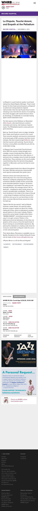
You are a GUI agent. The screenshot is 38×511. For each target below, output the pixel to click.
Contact (3, 457)
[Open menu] (35, 2)
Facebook (23, 459)
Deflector (27, 140)
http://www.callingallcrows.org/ (23, 237)
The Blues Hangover (7, 503)
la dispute (7, 244)
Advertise (4, 459)
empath (6, 247)
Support (3, 460)
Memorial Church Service (27, 501)
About (3, 464)
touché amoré (28, 244)
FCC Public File (5, 469)
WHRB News (5, 504)
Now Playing (7, 296)
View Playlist (30, 336)
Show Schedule (19, 296)
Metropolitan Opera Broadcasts (26, 494)
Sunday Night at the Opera (28, 499)
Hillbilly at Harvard (6, 506)
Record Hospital (9, 29)
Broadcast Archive (17, 336)
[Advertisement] (19, 79)
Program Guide (6, 336)
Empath (9, 123)
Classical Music (5, 493)
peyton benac (17, 244)
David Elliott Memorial (7, 466)
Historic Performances (26, 497)
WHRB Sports (5, 497)
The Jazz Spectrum (6, 495)
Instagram (23, 457)
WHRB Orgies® (24, 503)
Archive (3, 462)
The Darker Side (6, 501)
